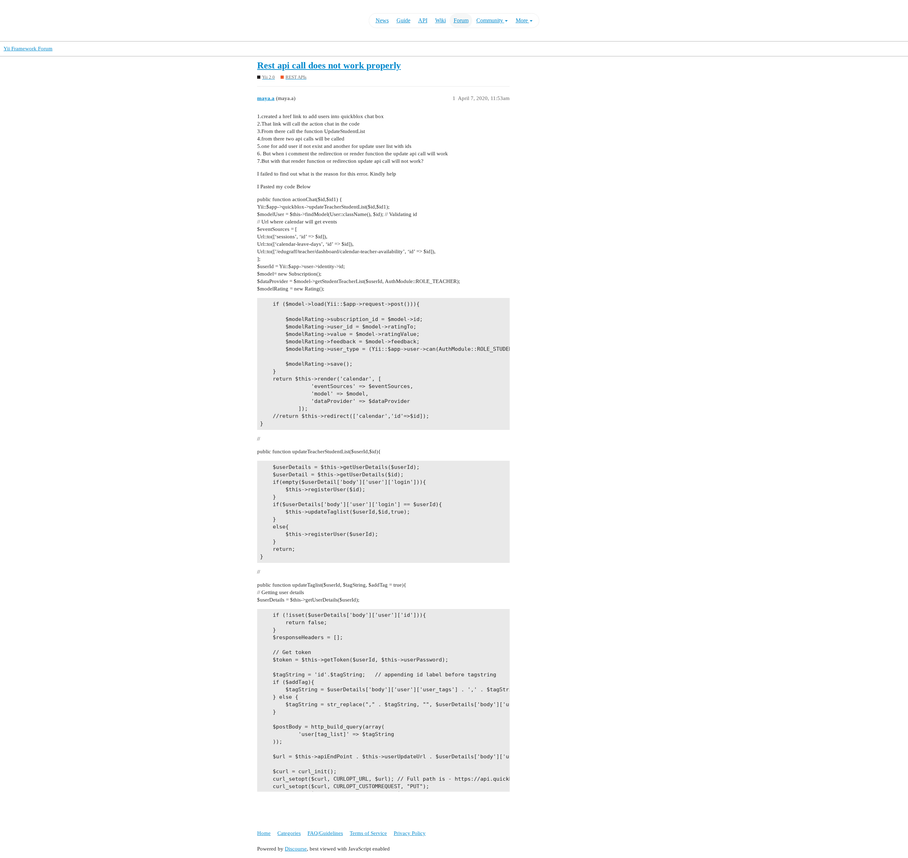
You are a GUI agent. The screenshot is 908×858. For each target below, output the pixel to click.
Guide (403, 20)
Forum (461, 20)
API (422, 20)
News (382, 20)
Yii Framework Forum (28, 48)
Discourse (296, 849)
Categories (289, 833)
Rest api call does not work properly (329, 65)
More (522, 20)
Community (490, 20)
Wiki (440, 20)
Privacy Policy (410, 833)
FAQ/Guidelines (325, 833)
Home (264, 833)
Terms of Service (368, 833)
